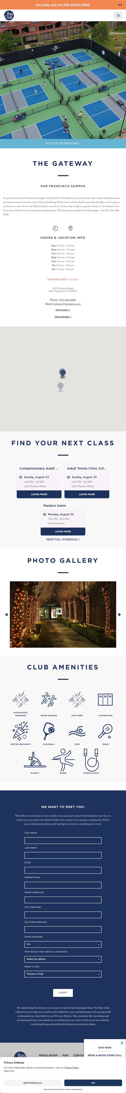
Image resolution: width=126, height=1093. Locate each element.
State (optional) (33, 937)
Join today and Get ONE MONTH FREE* (63, 4)
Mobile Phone (32, 877)
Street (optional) (34, 892)
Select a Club (31, 967)
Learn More (39, 494)
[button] (118, 4)
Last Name (30, 848)
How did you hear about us (45, 952)
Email (27, 862)
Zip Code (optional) (35, 922)
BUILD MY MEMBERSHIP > (63, 143)
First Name (30, 833)
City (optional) (32, 907)
